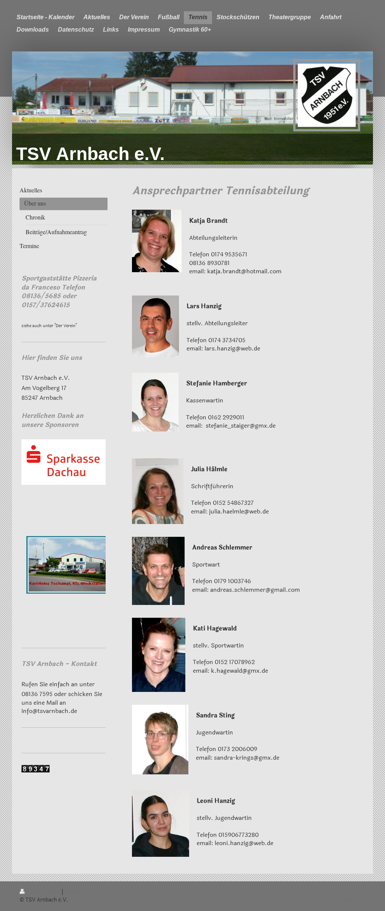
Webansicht (351, 900)
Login (358, 892)
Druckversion (44, 892)
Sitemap (75, 892)
